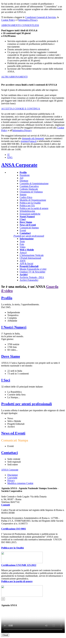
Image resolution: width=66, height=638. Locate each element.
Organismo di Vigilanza (31, 191)
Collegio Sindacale (29, 189)
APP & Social (26, 263)
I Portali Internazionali (30, 258)
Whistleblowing (27, 211)
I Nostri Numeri (13, 327)
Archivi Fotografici (29, 280)
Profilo (6, 298)
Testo (22, 241)
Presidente (25, 175)
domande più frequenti (33, 138)
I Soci (5, 380)
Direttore (24, 180)
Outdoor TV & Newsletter (32, 271)
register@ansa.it (28, 141)
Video (22, 247)
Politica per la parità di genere (34, 208)
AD (21, 178)
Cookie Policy (8, 20)
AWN (22, 260)
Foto (22, 244)
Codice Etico (26, 197)
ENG (10, 157)
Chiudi (5, 635)
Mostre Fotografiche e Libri (33, 269)
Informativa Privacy (27, 20)
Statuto (23, 194)
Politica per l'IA (27, 205)
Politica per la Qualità (30, 202)
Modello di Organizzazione (33, 200)
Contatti (5, 505)
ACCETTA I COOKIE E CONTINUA (20, 108)
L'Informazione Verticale (32, 255)
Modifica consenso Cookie (20, 483)
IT (8, 154)
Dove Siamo (10, 356)
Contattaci (9, 453)
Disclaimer (12, 475)
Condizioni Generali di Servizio (40, 17)
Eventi (23, 230)
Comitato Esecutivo (29, 186)
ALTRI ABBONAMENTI (14, 76)
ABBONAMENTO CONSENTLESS (20, 25)
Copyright (12, 477)
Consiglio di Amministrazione (34, 183)
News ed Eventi (13, 433)
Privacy (11, 480)
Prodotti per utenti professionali (26, 404)
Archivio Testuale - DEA (32, 277)
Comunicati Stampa (29, 227)
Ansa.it (23, 252)
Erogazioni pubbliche (30, 214)
